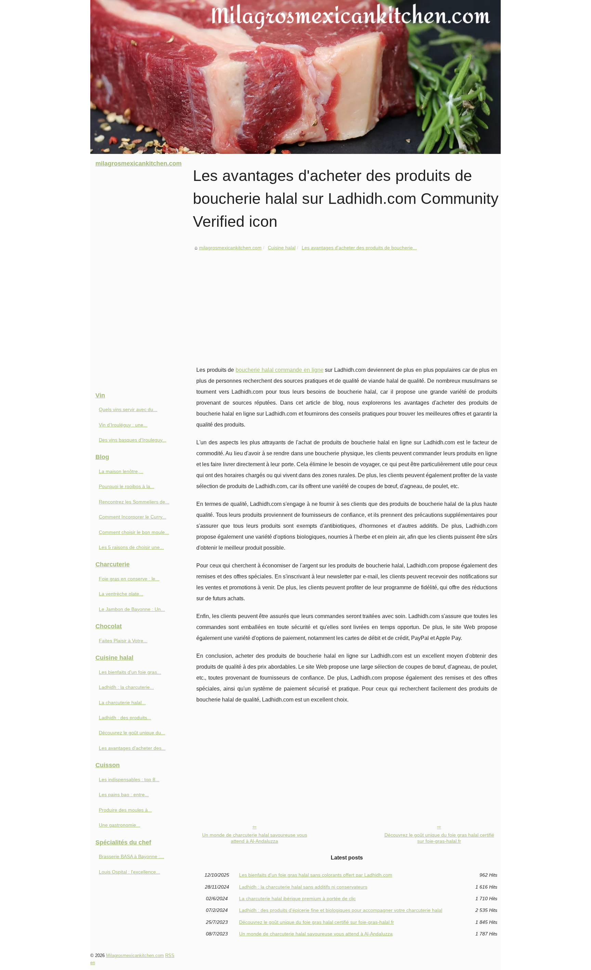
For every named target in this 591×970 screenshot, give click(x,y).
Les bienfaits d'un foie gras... (130, 672)
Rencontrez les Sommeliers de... (134, 501)
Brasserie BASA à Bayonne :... (131, 856)
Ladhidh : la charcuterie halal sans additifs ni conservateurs (303, 886)
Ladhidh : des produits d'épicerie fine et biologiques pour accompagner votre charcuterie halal (340, 910)
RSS (169, 955)
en (92, 962)
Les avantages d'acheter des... (132, 748)
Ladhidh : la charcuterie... (126, 687)
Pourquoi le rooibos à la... (126, 486)
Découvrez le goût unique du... (132, 732)
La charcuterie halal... (122, 702)
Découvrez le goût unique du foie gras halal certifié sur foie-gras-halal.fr (439, 838)
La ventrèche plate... (121, 594)
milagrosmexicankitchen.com (230, 247)
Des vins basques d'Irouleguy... (132, 440)
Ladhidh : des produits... (125, 717)
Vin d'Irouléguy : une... (123, 425)
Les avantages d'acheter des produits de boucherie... (359, 247)
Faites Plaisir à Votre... (123, 640)
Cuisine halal (282, 247)
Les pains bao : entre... (124, 794)
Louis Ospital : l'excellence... (129, 872)
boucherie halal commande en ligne (280, 370)
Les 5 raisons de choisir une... (131, 547)
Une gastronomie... (119, 825)
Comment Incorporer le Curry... (132, 517)
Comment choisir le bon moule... (134, 532)
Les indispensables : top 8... (129, 779)
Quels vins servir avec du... (128, 409)
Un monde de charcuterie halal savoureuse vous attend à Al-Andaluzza (254, 838)
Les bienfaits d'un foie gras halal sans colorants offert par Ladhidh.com (315, 875)
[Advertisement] (347, 303)
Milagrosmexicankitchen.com (135, 955)
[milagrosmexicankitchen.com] (295, 77)
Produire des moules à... (125, 810)
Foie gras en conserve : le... (129, 578)
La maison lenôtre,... (121, 471)
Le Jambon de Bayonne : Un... (132, 609)
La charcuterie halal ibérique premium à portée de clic (297, 898)
